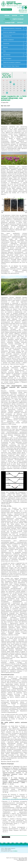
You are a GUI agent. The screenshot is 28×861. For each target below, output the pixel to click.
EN (25, 7)
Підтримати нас (6, 9)
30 (24, 90)
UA (22, 7)
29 (10, 82)
